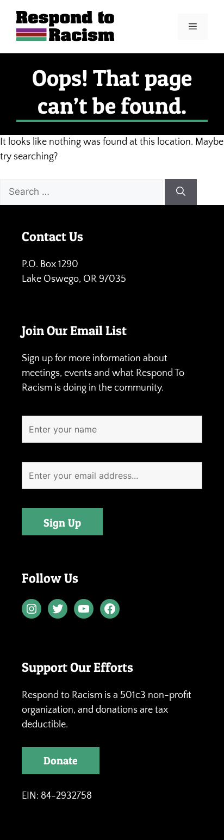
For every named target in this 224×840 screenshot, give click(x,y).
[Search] (181, 192)
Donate (60, 760)
